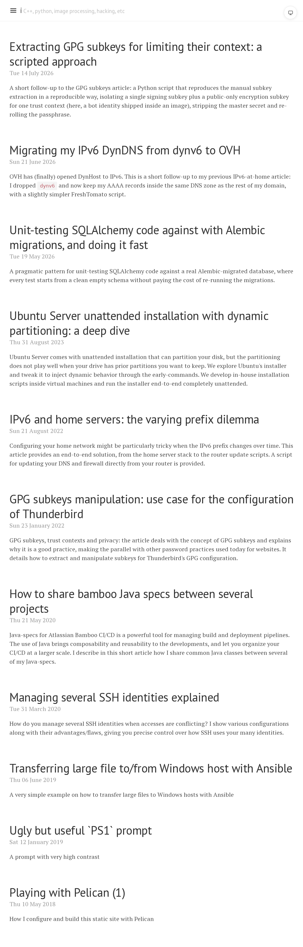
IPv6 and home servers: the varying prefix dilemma (134, 419)
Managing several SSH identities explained (114, 697)
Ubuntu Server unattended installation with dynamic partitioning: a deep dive (138, 323)
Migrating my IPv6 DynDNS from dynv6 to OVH (124, 150)
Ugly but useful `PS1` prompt (80, 830)
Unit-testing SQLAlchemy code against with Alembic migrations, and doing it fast (137, 237)
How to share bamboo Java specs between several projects (131, 601)
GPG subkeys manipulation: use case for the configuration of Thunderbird (151, 506)
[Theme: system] (290, 12)
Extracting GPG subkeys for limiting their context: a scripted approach (135, 54)
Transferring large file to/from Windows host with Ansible (150, 768)
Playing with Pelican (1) (67, 892)
